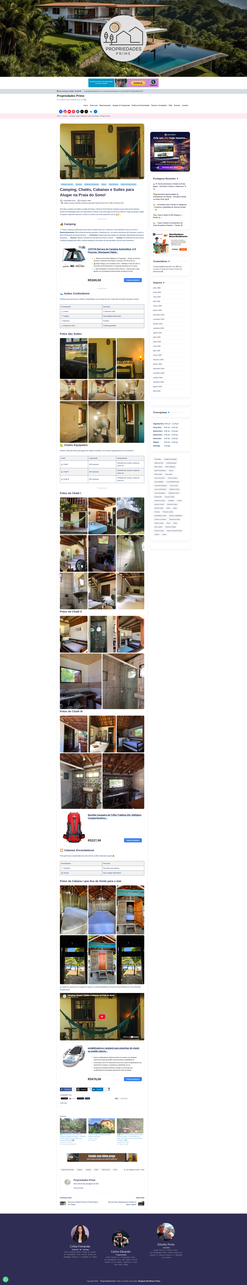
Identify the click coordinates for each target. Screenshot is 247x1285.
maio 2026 (157, 297)
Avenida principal (171, 463)
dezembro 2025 (158, 315)
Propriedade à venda (160, 515)
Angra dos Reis (159, 463)
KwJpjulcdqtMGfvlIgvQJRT (163, 266)
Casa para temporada (161, 485)
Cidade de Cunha (174, 489)
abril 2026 (156, 301)
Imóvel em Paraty (172, 504)
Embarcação (158, 497)
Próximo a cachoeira (160, 519)
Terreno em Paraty (170, 527)
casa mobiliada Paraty (173, 482)
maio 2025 (157, 346)
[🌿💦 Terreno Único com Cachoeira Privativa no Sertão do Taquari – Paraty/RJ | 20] (73, 1125)
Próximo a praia (159, 523)
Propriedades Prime (70, 95)
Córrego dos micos (173, 493)
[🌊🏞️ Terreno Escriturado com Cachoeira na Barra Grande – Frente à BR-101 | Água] (130, 1125)
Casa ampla (168, 474)
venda (164, 534)
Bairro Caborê (158, 466)
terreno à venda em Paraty (174, 530)
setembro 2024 (158, 382)
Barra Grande (158, 474)
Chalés (96, 1169)
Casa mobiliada (159, 482)
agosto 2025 (157, 333)
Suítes (115, 1169)
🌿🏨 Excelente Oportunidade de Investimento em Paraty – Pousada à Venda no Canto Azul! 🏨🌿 (169, 196)
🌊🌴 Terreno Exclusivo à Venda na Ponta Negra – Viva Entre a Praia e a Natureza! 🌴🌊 (169, 186)
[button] (78, 1188)
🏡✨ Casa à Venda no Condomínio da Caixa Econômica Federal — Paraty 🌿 (168, 224)
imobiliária (171, 500)
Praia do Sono (113, 184)
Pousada (157, 512)
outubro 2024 (157, 377)
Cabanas (79, 1169)
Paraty (104, 184)
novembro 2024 (158, 373)
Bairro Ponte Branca (160, 470)
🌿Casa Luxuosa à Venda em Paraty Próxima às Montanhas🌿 (167, 269)
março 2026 (157, 306)
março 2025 (157, 355)
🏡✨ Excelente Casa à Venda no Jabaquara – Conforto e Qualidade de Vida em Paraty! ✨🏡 (170, 207)
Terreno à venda (159, 530)
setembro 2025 (158, 328)
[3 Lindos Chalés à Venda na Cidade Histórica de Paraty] (101, 1125)
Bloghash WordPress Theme (149, 1281)
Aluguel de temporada (67, 1169)
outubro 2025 (157, 324)
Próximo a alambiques (175, 515)
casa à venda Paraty (160, 489)
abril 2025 (156, 351)
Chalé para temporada (91, 184)
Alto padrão (158, 459)
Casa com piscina (160, 478)
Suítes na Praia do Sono (128, 184)
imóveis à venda (159, 504)
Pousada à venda (168, 512)
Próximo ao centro (174, 519)
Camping (78, 184)
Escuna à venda (169, 497)
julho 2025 (156, 337)
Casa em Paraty (172, 478)
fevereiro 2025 (158, 360)
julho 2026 (156, 288)
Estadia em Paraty (160, 500)
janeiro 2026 (157, 310)
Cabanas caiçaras (67, 184)
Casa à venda (174, 485)
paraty (175, 508)
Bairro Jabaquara (170, 466)
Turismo (157, 534)
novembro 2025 (158, 319)
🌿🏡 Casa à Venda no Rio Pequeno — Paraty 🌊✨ (168, 216)
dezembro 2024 (158, 369)
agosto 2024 (157, 386)
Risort (168, 523)
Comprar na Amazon (132, 280)
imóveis (179, 500)
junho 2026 (157, 292)
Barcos (171, 470)
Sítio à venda (158, 527)
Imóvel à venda (159, 508)
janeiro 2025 (157, 364)
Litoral (168, 508)
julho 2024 (156, 391)
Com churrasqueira (160, 493)
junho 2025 (157, 342)
